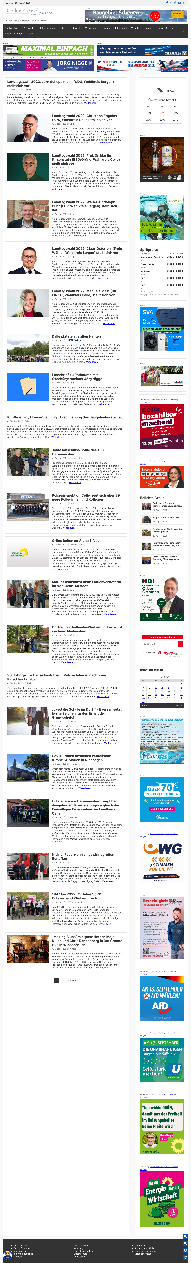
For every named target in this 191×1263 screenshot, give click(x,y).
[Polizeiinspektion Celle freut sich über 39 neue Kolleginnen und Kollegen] (28, 520)
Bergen (28, 89)
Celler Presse (20, 1245)
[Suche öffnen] (183, 31)
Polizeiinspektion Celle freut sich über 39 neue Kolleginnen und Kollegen (86, 497)
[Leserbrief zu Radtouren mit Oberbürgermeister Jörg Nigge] (28, 399)
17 (143, 694)
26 (156, 698)
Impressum (79, 1256)
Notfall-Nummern (14, 33)
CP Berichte (28, 28)
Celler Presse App (23, 1248)
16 (181, 691)
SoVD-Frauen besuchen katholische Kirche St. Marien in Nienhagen (81, 758)
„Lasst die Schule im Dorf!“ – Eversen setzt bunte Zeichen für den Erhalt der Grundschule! (87, 713)
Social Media (164, 28)
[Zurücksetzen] (185, 1257)
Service (147, 28)
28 (168, 698)
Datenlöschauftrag (84, 1251)
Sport (65, 28)
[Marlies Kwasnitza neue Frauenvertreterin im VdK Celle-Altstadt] (28, 607)
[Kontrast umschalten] (185, 1250)
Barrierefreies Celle (144, 1248)
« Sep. (145, 705)
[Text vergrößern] (185, 1236)
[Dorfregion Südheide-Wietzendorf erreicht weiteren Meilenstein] (28, 652)
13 (162, 691)
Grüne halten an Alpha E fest (75, 541)
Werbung (78, 1248)
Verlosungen (91, 28)
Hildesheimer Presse (145, 1251)
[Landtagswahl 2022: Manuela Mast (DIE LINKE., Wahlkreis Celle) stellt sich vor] (28, 316)
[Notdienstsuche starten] (180, 644)
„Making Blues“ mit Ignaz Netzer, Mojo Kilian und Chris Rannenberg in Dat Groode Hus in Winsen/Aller (87, 941)
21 (168, 694)
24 (143, 698)
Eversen (73, 721)
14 (168, 691)
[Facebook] (167, 2)
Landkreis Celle (76, 544)
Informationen (21, 1251)
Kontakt (31, 33)
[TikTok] (175, 2)
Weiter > (72, 980)
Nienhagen (74, 764)
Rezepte (76, 28)
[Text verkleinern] (185, 1243)
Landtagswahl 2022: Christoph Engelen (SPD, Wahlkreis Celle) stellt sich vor (84, 118)
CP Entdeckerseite (48, 28)
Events (106, 28)
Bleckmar (73, 817)
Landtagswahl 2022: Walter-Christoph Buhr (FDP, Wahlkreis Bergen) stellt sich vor (84, 206)
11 (150, 691)
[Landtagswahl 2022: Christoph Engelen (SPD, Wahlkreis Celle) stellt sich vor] (28, 140)
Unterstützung (81, 1245)
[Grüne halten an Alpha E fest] (28, 565)
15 (175, 691)
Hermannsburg (76, 458)
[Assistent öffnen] (7, 1255)
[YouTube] (179, 2)
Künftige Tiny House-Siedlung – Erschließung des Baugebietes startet (64, 417)
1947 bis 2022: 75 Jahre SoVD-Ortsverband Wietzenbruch (77, 896)
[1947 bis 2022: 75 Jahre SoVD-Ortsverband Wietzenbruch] (28, 919)
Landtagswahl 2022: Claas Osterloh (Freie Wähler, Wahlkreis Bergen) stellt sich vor (87, 251)
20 (162, 694)
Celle (71, 124)
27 (162, 698)
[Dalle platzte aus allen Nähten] (28, 361)
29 (175, 698)
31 (143, 701)
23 (181, 694)
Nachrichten (11, 28)
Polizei (28, 683)
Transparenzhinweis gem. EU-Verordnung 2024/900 (30, 58)
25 (149, 698)
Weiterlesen (90, 102)
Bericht (77, 340)
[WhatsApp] (184, 2)
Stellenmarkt (120, 28)
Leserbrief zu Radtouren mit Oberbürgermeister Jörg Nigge (77, 377)
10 (143, 691)
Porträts (18, 1256)
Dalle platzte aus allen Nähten (76, 336)
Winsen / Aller (75, 949)
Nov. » (179, 705)
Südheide (73, 635)
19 (156, 694)
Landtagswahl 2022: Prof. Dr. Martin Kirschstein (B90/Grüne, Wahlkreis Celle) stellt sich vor (86, 159)
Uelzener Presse (142, 1253)
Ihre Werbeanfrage (23, 1253)
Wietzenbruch (75, 902)
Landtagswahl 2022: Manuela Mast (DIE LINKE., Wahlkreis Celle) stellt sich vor (84, 293)
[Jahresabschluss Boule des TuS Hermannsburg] (28, 475)
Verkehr (135, 28)
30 (181, 698)
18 (149, 694)
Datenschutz (80, 1253)
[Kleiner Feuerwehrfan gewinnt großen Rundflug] (28, 879)
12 (156, 691)
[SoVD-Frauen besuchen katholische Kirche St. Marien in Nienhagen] (28, 781)
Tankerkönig (149, 294)
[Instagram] (171, 2)
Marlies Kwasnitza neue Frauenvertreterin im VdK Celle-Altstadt (86, 584)
